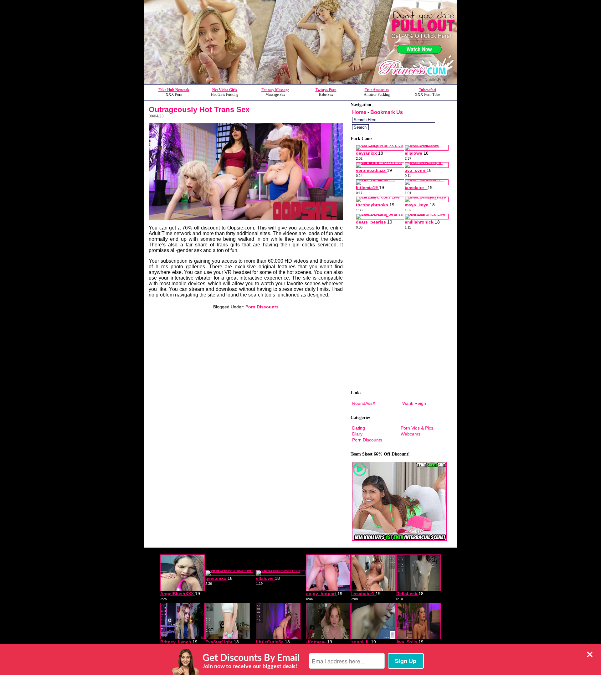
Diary (357, 433)
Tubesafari (427, 90)
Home (359, 112)
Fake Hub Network (173, 90)
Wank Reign (414, 403)
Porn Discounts (262, 306)
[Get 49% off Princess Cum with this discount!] (300, 82)
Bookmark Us (386, 112)
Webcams (410, 433)
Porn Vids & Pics (417, 427)
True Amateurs (377, 90)
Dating (358, 427)
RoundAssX (363, 403)
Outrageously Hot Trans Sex (199, 109)
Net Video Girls (224, 90)
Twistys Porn (326, 90)
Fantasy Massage (275, 90)
